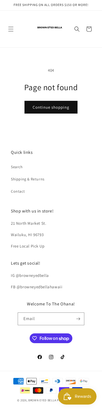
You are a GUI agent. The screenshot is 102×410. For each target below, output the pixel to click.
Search (17, 166)
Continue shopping (51, 107)
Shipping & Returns (28, 179)
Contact (18, 191)
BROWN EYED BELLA (42, 400)
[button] (11, 29)
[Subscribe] (78, 318)
